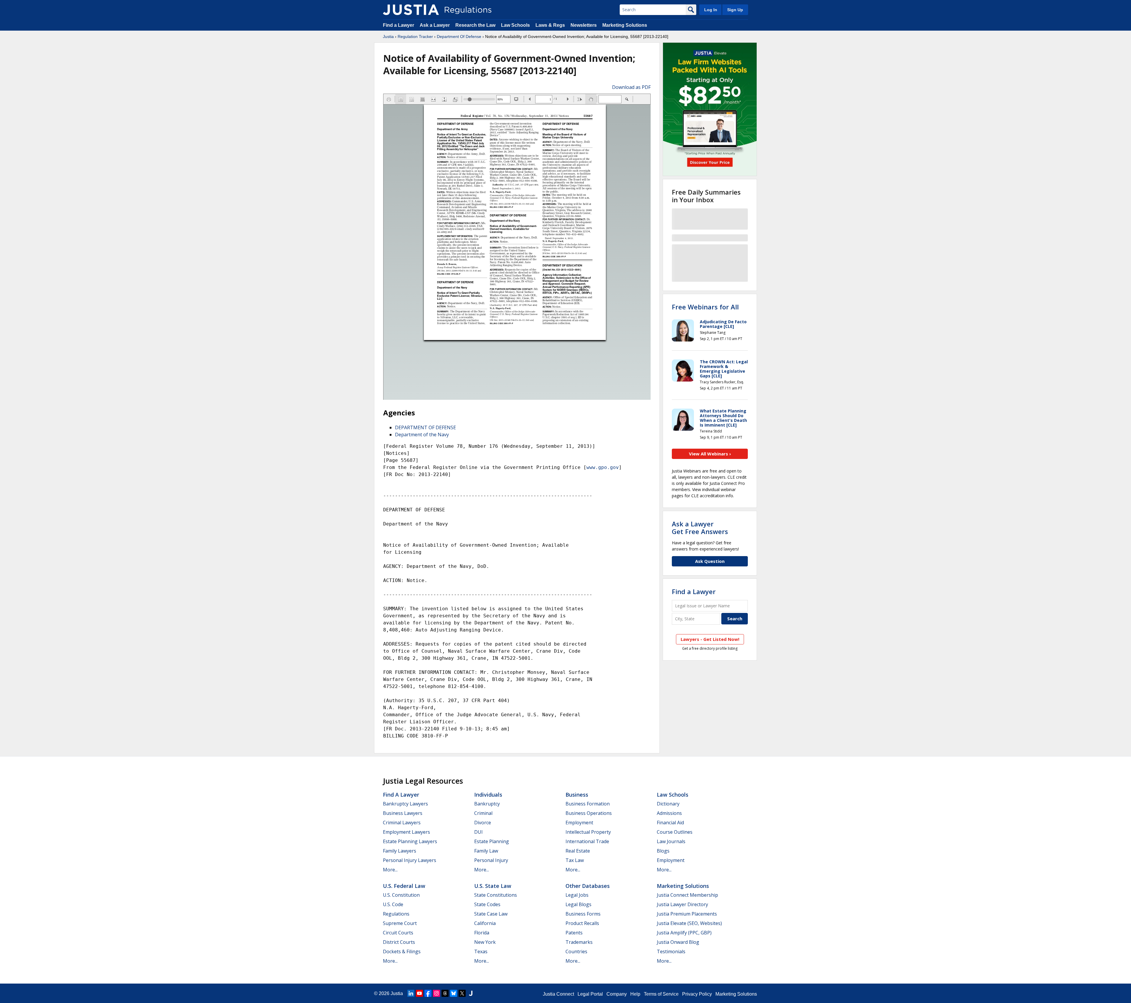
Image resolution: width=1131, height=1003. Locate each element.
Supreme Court (400, 923)
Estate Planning (491, 841)
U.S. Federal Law (404, 885)
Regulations (396, 914)
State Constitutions (495, 895)
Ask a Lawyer (435, 25)
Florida (481, 932)
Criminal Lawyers (402, 822)
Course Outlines (674, 832)
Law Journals (671, 841)
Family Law (486, 851)
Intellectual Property (588, 832)
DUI (478, 832)
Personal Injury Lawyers (409, 860)
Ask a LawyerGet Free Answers (700, 527)
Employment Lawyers (406, 832)
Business (577, 794)
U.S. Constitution (401, 895)
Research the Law (475, 25)
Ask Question (710, 561)
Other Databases (588, 885)
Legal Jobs (577, 895)
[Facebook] (427, 993)
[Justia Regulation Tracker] (411, 9)
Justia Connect (558, 994)
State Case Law (490, 914)
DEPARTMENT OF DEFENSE (425, 427)
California (485, 923)
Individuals (488, 794)
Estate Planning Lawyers (410, 841)
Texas (480, 951)
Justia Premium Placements (687, 914)
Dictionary (668, 803)
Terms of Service (661, 994)
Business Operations (589, 813)
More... (390, 869)
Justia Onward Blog (678, 942)
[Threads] (445, 993)
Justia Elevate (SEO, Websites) (689, 923)
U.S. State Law (492, 885)
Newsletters (584, 25)
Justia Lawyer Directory (682, 904)
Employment (579, 822)
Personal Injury (491, 860)
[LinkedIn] (410, 993)
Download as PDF (631, 87)
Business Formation (588, 803)
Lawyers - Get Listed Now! (710, 639)
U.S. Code (393, 904)
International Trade (587, 841)
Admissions (669, 813)
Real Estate (578, 851)
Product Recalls (582, 923)
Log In (710, 9)
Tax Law (575, 860)
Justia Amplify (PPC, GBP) (684, 932)
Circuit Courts (398, 932)
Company (616, 994)
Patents (574, 932)
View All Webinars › (710, 454)
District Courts (399, 942)
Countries (576, 951)
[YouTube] (419, 993)
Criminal (483, 813)
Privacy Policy (697, 994)
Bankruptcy (487, 803)
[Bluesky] (453, 993)
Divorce (482, 822)
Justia (388, 36)
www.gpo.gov (602, 467)
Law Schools (515, 25)
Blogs (663, 851)
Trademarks (579, 942)
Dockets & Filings (402, 951)
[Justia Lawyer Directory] (470, 993)
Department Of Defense (459, 36)
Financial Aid (670, 822)
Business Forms (583, 914)
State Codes (487, 904)
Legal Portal (590, 994)
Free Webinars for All (705, 307)
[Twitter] (462, 993)
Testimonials (671, 951)
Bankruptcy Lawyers (405, 803)
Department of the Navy (422, 434)
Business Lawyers (402, 813)
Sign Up (735, 9)
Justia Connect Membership (687, 895)
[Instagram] (436, 993)
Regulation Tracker (415, 36)
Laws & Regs (550, 25)
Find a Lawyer (398, 25)
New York (485, 942)
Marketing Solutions (624, 25)
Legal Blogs (578, 904)
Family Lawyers (399, 851)
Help (635, 994)
